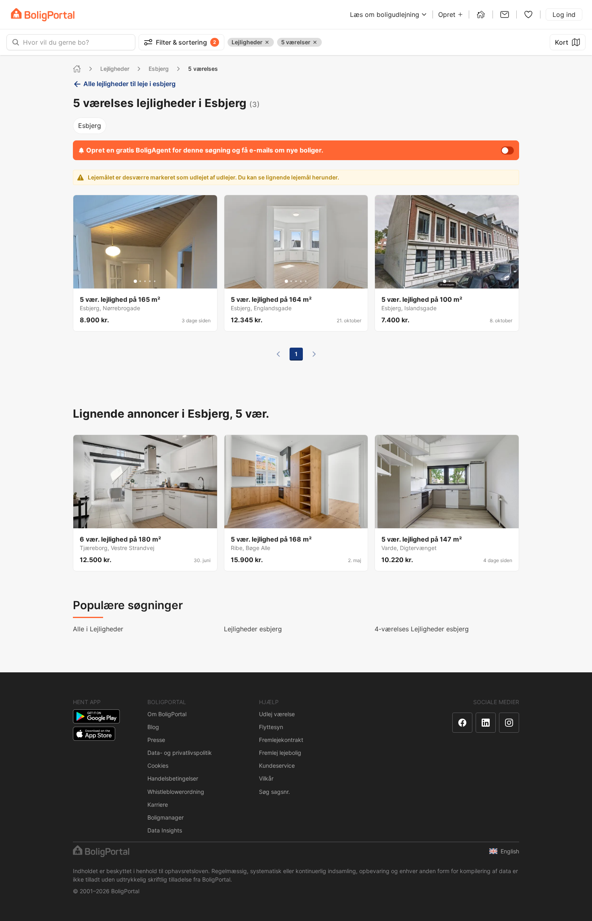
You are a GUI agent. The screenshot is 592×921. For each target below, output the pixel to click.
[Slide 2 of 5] (140, 281)
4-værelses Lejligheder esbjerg (422, 629)
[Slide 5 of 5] (154, 281)
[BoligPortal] (42, 14)
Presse (156, 739)
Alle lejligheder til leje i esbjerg (129, 84)
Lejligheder (114, 68)
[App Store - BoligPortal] (94, 734)
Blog (153, 726)
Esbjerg (159, 68)
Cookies (157, 765)
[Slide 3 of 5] (145, 281)
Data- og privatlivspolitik (179, 752)
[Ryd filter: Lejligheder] (267, 42)
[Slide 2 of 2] (449, 281)
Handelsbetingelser (172, 778)
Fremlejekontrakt (281, 739)
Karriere (157, 804)
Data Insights (164, 830)
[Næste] (314, 354)
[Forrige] (278, 354)
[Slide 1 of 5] (135, 281)
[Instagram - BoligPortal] (509, 723)
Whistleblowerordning (175, 791)
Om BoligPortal (166, 714)
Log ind (564, 14)
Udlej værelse (277, 714)
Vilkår (266, 778)
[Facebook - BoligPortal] (462, 723)
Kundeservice (277, 765)
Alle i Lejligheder (98, 629)
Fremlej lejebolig (280, 752)
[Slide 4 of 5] (149, 281)
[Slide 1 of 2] (444, 281)
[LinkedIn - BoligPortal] (486, 723)
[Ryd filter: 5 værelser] (315, 42)
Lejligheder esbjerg (253, 629)
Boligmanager (165, 817)
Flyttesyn (271, 726)
